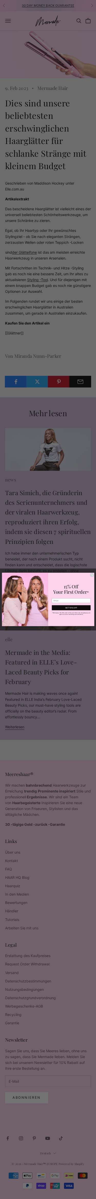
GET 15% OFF (71, 608)
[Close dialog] (91, 575)
